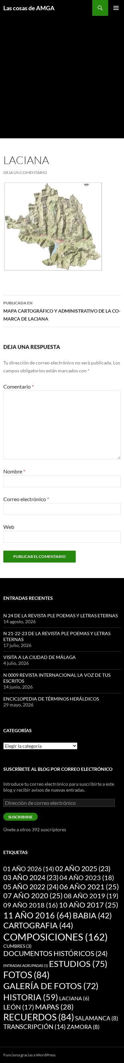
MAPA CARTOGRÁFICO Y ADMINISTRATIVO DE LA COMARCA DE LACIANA (61, 311)
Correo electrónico (26, 499)
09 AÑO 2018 (30, 905)
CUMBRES (17, 946)
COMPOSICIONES (55, 937)
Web (8, 527)
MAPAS (54, 1006)
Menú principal (116, 8)
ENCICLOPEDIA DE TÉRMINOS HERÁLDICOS (51, 699)
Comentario (18, 386)
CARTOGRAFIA (38, 925)
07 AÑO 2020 (33, 895)
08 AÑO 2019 (91, 896)
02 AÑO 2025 (82, 868)
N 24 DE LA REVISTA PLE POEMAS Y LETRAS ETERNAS (60, 615)
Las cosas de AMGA (29, 8)
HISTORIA (30, 997)
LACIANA (74, 998)
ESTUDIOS (78, 963)
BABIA (92, 915)
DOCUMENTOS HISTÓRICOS (55, 953)
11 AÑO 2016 (37, 915)
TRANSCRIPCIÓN (34, 1026)
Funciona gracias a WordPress (29, 1054)
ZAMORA (83, 1026)
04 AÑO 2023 (87, 877)
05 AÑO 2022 (31, 886)
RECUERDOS (38, 1017)
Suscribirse (20, 816)
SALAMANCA (96, 1018)
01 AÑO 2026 (28, 869)
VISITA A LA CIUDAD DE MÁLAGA (39, 657)
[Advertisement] (62, 78)
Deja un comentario (25, 172)
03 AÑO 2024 (31, 877)
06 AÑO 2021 (89, 886)
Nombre (14, 471)
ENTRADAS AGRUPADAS (25, 965)
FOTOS (26, 975)
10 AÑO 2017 (88, 905)
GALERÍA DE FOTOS (51, 985)
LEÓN (18, 1007)
